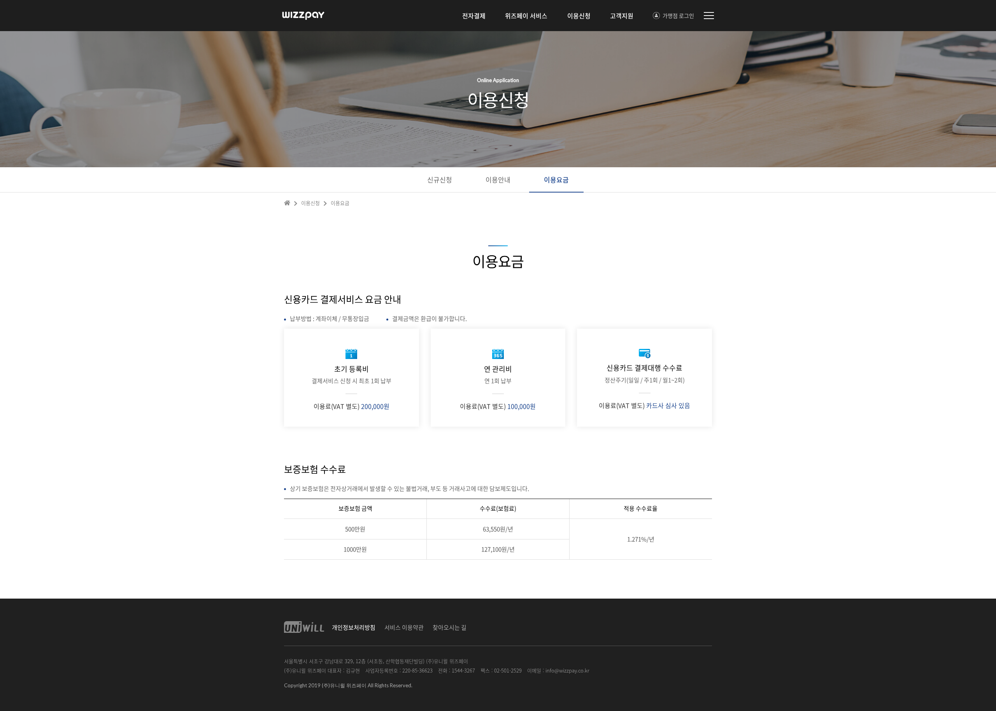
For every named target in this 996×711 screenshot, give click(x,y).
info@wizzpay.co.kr (567, 670)
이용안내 (498, 179)
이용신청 (579, 15)
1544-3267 (463, 670)
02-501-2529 (508, 670)
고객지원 (621, 15)
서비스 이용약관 (404, 627)
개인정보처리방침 (353, 627)
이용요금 (556, 179)
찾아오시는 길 (449, 627)
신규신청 (439, 179)
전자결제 (474, 15)
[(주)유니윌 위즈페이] (305, 15)
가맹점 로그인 (678, 15)
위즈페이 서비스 (526, 15)
